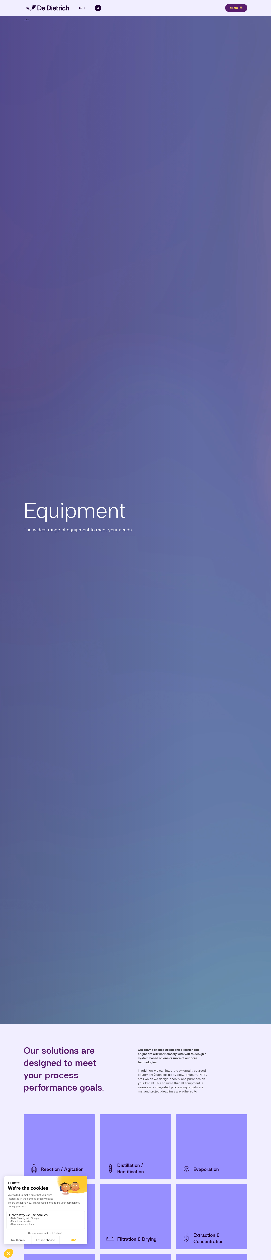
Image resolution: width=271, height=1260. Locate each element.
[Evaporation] (211, 1146)
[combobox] (83, 8)
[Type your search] (98, 8)
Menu (234, 8)
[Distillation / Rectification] (135, 1146)
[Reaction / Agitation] (59, 1146)
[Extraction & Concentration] (211, 1216)
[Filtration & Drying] (135, 1216)
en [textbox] (80, 8)
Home (26, 19)
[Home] (47, 8)
